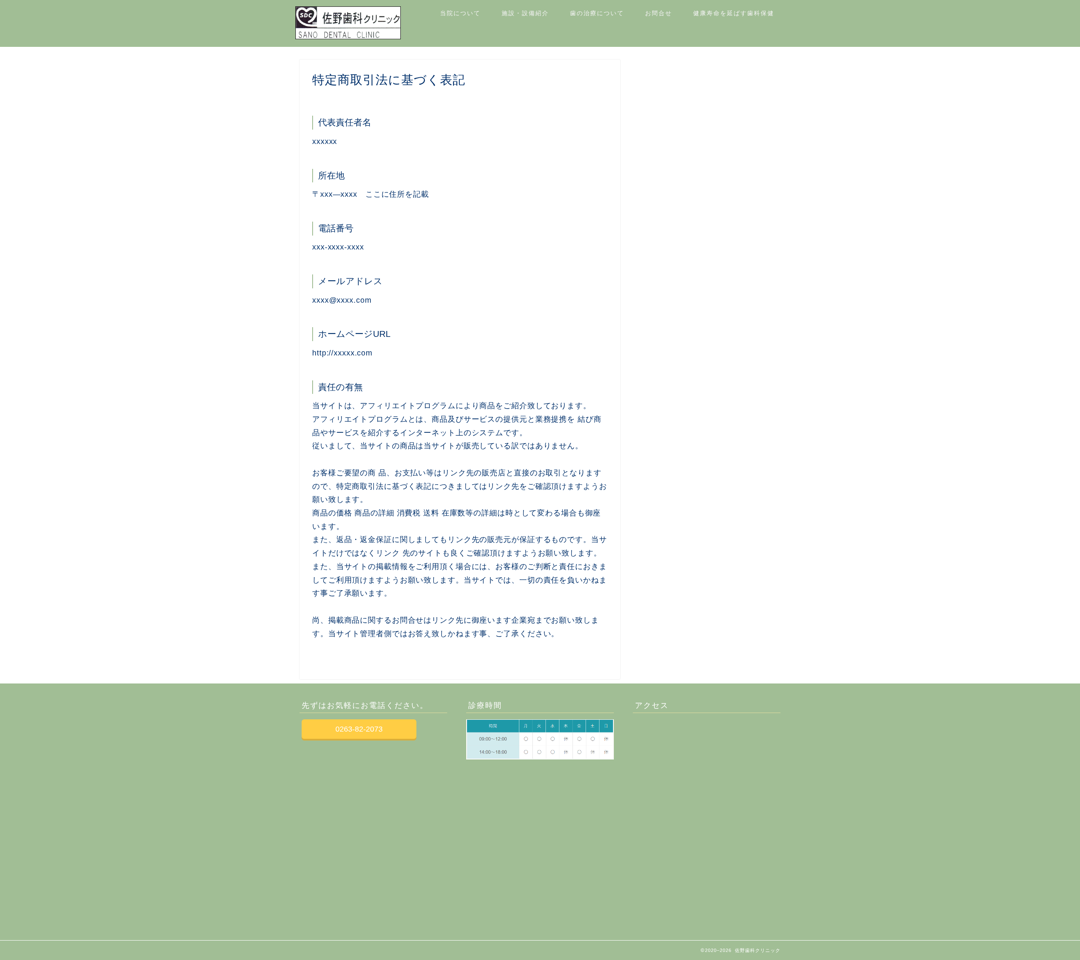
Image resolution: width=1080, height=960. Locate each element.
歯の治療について (597, 13)
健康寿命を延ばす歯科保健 (733, 13)
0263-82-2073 (359, 729)
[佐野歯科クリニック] (348, 37)
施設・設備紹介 (525, 13)
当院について (460, 13)
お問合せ (658, 13)
